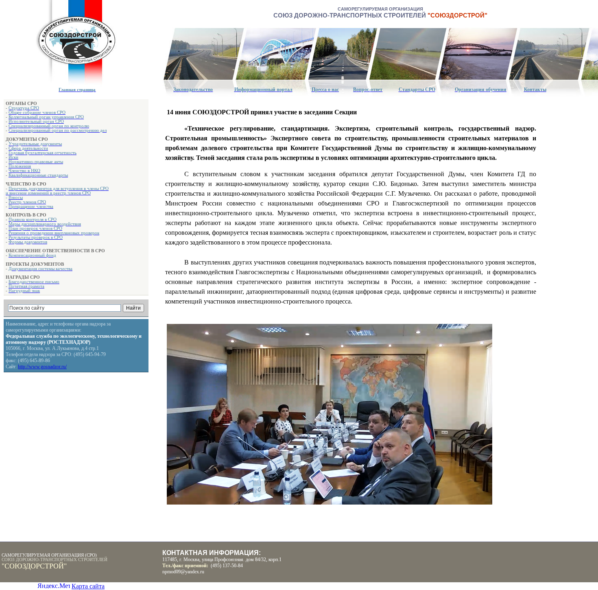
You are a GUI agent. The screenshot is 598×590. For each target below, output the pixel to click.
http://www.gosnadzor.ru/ (42, 366)
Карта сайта (88, 586)
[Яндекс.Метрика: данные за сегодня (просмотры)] (53, 585)
